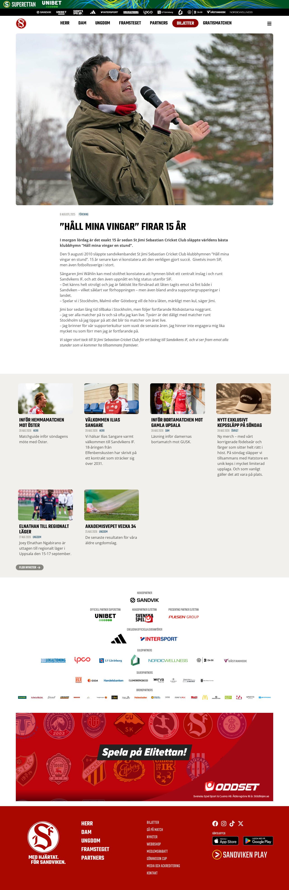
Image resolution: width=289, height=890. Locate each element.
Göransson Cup (157, 859)
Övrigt (234, 430)
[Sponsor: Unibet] (51, 6)
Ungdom (102, 23)
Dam (82, 23)
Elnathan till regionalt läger (44, 529)
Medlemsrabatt (157, 852)
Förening (84, 214)
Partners (159, 23)
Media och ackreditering (163, 866)
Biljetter (185, 23)
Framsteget (130, 23)
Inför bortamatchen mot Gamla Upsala (177, 422)
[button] (269, 23)
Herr (64, 23)
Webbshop (154, 844)
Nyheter (152, 837)
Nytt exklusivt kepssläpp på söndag (239, 422)
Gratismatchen (217, 23)
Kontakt (152, 873)
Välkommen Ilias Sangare (102, 422)
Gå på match (155, 830)
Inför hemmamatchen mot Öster (41, 422)
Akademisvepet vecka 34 (110, 526)
